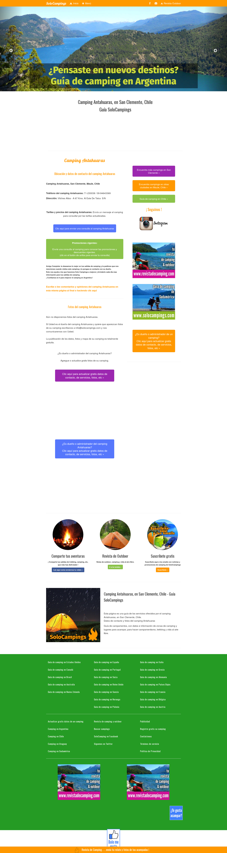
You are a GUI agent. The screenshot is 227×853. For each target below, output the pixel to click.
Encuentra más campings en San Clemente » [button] (154, 171)
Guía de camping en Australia (61, 684)
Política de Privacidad (150, 751)
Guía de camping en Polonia (106, 706)
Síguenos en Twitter (103, 743)
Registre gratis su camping (153, 728)
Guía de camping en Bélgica (153, 699)
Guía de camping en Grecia (152, 669)
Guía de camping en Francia (152, 691)
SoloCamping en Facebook (106, 736)
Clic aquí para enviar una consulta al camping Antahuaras (84, 228)
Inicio (75, 3)
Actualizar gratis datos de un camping (65, 721)
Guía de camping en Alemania (153, 677)
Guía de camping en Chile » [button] (154, 198)
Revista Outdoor (172, 3)
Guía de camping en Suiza (106, 677)
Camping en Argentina (58, 728)
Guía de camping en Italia (152, 662)
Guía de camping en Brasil (60, 677)
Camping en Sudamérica (59, 751)
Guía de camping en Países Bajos (155, 684)
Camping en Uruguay (57, 743)
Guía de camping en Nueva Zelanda (64, 691)
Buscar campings (102, 728)
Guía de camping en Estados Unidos (64, 662)
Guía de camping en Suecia (106, 691)
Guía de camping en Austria (152, 706)
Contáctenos (146, 736)
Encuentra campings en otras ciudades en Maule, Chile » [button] (154, 186)
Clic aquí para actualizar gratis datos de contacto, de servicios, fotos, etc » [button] (84, 375)
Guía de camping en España (106, 662)
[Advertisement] (115, 131)
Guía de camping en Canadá (60, 669)
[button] (68, 570)
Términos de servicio (149, 743)
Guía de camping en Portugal (107, 669)
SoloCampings (56, 3)
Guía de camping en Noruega (107, 699)
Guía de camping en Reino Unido (108, 684)
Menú (87, 3)
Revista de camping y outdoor (108, 721)
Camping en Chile (56, 736)
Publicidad (145, 721)
